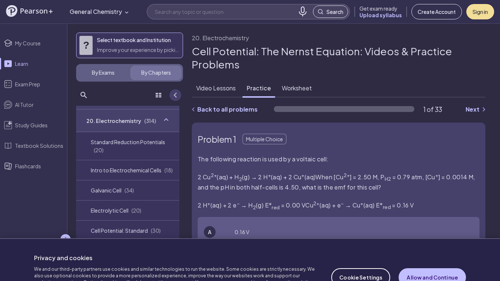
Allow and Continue (432, 256)
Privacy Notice (173, 267)
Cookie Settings (360, 256)
